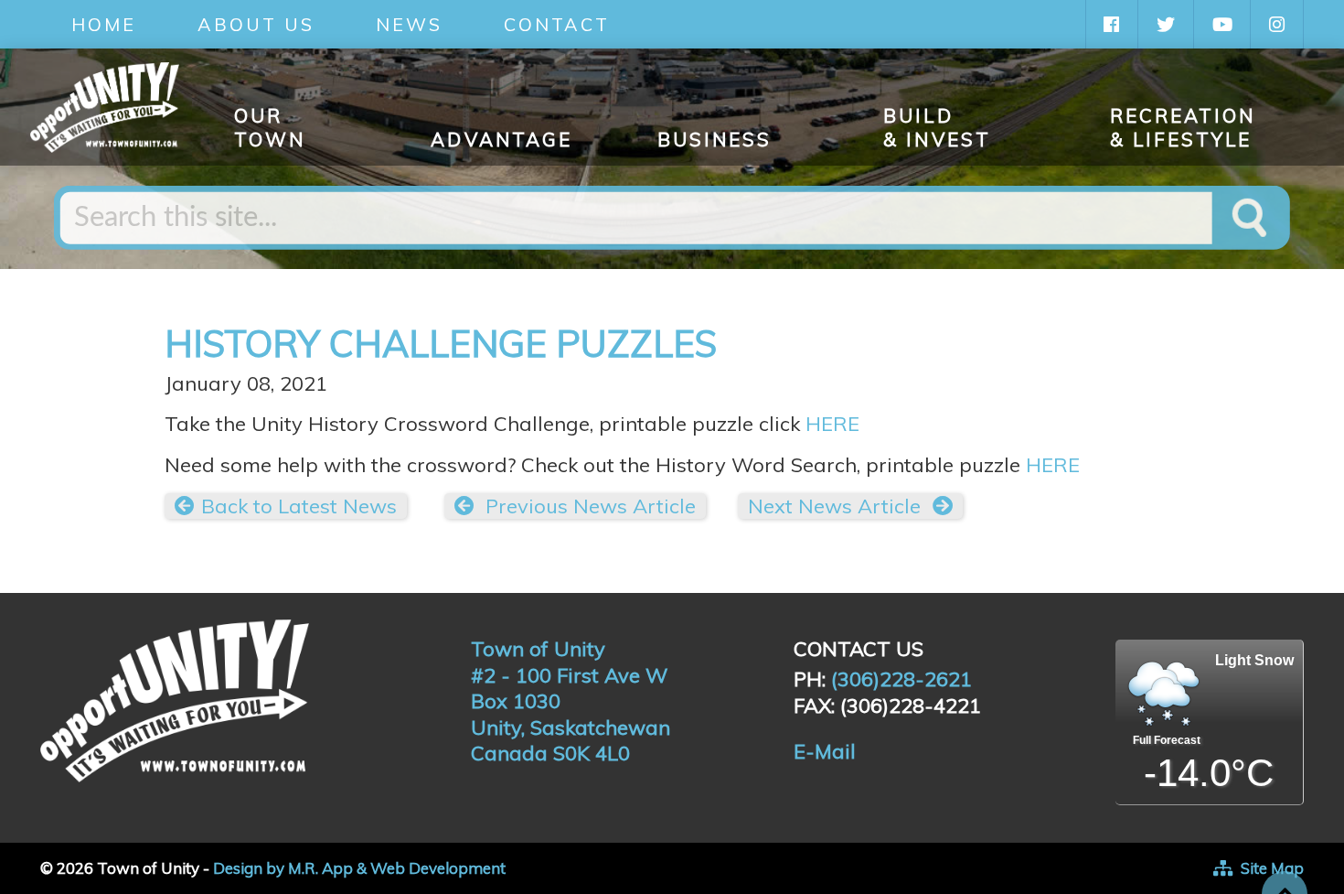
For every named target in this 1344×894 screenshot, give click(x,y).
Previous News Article (588, 506)
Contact (557, 24)
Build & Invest (937, 127)
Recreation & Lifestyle (1183, 127)
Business (715, 139)
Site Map (1272, 868)
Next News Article (837, 506)
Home (103, 24)
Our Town (269, 127)
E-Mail (825, 751)
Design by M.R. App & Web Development (359, 868)
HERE (832, 423)
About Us (256, 24)
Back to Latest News (299, 506)
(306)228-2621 (901, 679)
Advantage (501, 139)
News (409, 24)
